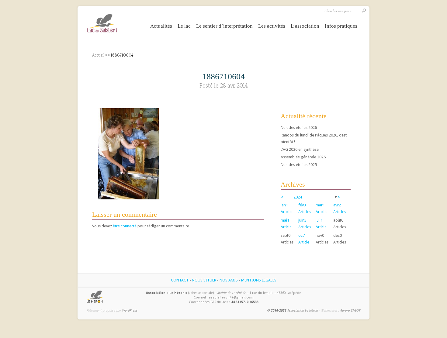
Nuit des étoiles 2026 (299, 127)
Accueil (98, 55)
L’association (305, 26)
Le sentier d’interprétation (224, 26)
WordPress (129, 310)
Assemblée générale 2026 (303, 157)
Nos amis (229, 280)
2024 (297, 197)
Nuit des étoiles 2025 (299, 164)
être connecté (125, 226)
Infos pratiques (341, 26)
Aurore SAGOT (350, 310)
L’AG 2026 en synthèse (300, 149)
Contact (180, 280)
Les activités (271, 26)
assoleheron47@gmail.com (231, 297)
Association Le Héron (302, 310)
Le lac (184, 26)
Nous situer (204, 280)
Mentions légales (258, 280)
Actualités (161, 26)
